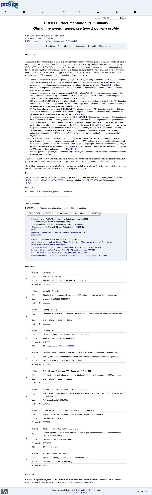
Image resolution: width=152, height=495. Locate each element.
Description (50, 46)
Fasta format (107, 242)
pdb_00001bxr (70, 255)
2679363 (46, 342)
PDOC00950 (58, 180)
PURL (27, 41)
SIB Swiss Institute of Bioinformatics (86, 490)
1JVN (50, 154)
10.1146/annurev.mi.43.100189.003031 (58, 346)
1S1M (78, 106)
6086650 (46, 324)
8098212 (46, 422)
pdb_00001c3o (94, 255)
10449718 (47, 364)
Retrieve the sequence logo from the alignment (49, 245)
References (80, 46)
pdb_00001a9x (58, 255)
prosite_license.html (85, 482)
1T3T (71, 149)
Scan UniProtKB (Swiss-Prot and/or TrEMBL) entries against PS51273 (59, 253)
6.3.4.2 (47, 101)
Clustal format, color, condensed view (46, 242)
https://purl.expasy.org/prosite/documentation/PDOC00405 (54, 41)
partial (79, 224)
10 (28, 161)
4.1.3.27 (79, 80)
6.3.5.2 (67, 109)
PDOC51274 (31, 180)
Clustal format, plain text (90, 242)
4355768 (46, 284)
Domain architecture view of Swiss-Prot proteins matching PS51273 (58, 232)
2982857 (46, 383)
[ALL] (105, 255)
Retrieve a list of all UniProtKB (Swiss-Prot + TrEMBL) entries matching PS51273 (63, 250)
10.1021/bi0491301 (50, 447)
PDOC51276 (31, 183)
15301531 (47, 443)
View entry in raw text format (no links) (40, 38)
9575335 (46, 465)
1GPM (79, 114)
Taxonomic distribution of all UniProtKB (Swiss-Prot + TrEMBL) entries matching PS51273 (66, 247)
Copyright (92, 46)
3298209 (46, 303)
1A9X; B (97, 125)
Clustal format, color (71, 242)
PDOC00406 (115, 73)
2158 (56, 222)
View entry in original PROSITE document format (44, 36)
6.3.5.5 (78, 117)
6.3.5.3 (72, 138)
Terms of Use (70, 493)
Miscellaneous (105, 46)
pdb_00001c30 (82, 255)
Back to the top (142, 491)
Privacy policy (81, 493)
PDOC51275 (92, 180)
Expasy (54, 490)
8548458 (46, 404)
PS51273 (47, 213)
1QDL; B (108, 85)
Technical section (65, 46)
